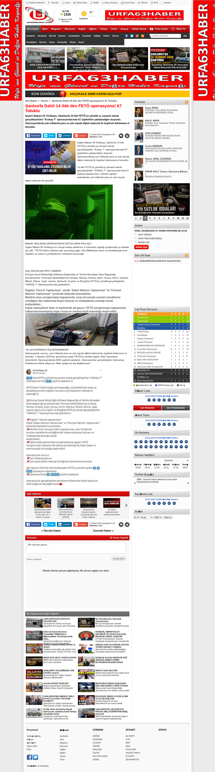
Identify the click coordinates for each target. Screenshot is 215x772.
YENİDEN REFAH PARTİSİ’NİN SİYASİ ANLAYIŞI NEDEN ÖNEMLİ (162, 137)
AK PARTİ (130, 736)
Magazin (56, 28)
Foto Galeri (161, 28)
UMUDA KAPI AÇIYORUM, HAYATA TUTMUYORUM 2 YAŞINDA (112, 648)
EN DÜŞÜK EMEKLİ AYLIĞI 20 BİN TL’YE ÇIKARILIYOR (111, 700)
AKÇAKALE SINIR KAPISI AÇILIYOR (96, 94)
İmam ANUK (151, 107)
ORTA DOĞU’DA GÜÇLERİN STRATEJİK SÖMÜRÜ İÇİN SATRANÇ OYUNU (163, 149)
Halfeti (106, 36)
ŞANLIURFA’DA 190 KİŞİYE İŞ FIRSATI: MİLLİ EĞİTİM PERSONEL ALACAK (111, 714)
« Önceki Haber (51, 530)
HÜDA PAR (131, 749)
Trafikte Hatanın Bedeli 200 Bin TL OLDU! (59, 648)
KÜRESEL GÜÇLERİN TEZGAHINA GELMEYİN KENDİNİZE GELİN (161, 111)
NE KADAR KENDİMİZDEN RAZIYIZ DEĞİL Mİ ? (166, 162)
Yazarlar (55, 3)
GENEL (96, 759)
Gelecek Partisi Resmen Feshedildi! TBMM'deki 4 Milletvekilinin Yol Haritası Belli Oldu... (60, 638)
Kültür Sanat (139, 28)
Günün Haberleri (37, 3)
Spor (45, 28)
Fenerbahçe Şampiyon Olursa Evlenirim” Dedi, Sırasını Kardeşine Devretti (87, 66)
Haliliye (97, 36)
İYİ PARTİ (130, 756)
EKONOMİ (97, 739)
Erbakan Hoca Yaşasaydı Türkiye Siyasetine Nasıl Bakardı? (165, 124)
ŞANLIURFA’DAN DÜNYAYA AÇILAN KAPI (45, 66)
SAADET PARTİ (133, 753)
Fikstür (144, 3)
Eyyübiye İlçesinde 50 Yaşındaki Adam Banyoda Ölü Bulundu (170, 66)
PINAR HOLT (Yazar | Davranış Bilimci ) (166, 173)
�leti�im (31, 743)
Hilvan (73, 42)
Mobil (95, 3)
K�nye (30, 739)
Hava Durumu (111, 3)
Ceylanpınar (74, 36)
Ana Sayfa (33, 28)
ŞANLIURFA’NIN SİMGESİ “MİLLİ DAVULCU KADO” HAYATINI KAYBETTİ (59, 701)
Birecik (52, 36)
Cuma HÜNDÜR (153, 146)
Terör (114, 28)
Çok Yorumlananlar (176, 408)
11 (183, 218)
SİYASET (97, 743)
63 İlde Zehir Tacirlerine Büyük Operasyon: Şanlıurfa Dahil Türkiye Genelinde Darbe (60, 714)
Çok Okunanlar (147, 408)
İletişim (167, 3)
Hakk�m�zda (34, 736)
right (126, 505)
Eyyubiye (86, 36)
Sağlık (81, 28)
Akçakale (42, 36)
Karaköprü (31, 42)
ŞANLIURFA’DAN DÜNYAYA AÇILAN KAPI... (157, 261)
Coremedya (43, 766)
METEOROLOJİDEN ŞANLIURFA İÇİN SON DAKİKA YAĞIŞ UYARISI (112, 687)
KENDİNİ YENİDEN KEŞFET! (158, 177)
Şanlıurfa (30, 36)
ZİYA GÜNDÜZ (153, 133)
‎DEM (128, 746)
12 (187, 218)
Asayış (124, 28)
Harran (115, 36)
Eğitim (92, 28)
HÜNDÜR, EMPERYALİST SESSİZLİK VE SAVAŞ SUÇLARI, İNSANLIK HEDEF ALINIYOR (112, 637)
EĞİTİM (96, 736)
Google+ (83, 135)
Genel (81, 42)
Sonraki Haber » (103, 530)
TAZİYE (96, 753)
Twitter (51, 135)
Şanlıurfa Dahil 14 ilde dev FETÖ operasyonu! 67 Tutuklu (84, 100)
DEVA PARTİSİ (132, 759)
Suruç (52, 42)
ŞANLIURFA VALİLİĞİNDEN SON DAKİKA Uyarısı (58, 674)
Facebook (35, 135)
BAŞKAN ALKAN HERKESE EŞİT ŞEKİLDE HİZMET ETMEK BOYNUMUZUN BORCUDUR (111, 660)
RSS (156, 3)
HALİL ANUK (152, 120)
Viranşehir (62, 42)
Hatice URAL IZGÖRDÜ (158, 158)
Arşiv (67, 3)
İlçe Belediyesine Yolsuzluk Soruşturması (128, 66)
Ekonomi (70, 28)
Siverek (43, 42)
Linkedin (67, 135)
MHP (128, 743)
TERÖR (96, 746)
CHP (128, 739)
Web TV (181, 28)
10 (178, 218)
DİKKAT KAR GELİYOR (112, 672)
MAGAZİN (97, 749)
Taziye (103, 28)
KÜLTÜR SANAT (100, 756)
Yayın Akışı (129, 3)
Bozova (62, 36)
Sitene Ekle (81, 3)
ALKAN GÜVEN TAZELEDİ (58, 686)
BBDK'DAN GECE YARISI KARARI (59, 660)
